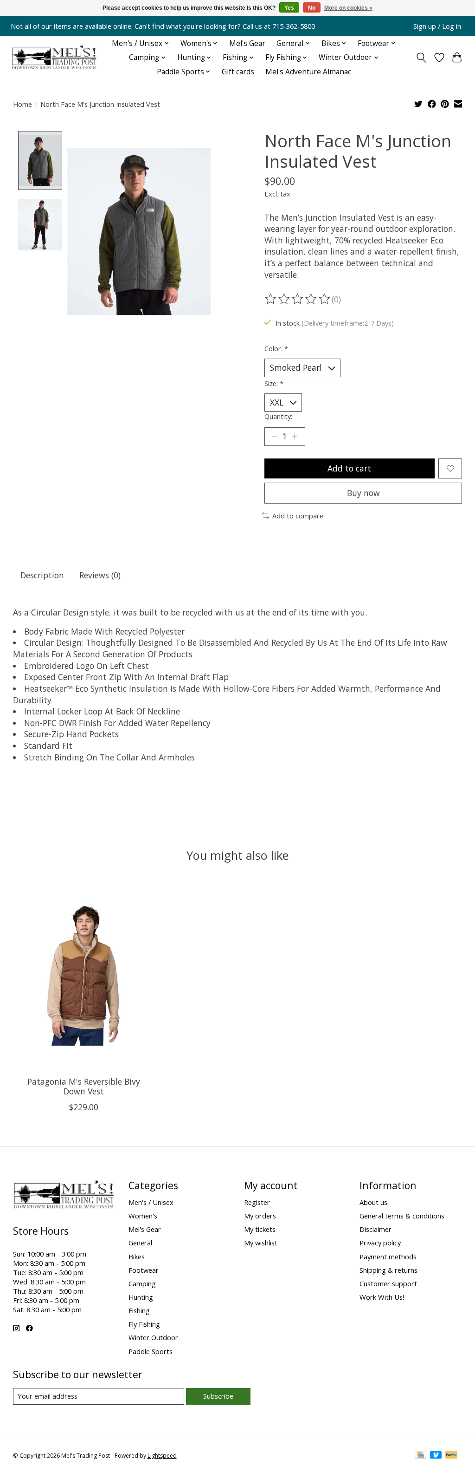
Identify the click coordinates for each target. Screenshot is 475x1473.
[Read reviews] (298, 299)
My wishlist (260, 1242)
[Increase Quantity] (294, 436)
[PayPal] (451, 1455)
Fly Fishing (144, 1324)
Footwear (143, 1270)
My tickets (260, 1229)
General (140, 1242)
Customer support (388, 1283)
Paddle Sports (150, 1351)
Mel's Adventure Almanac (308, 72)
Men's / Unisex (150, 1202)
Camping (142, 1283)
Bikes (136, 1256)
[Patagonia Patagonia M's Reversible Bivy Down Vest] (83, 975)
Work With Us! (381, 1297)
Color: (276, 348)
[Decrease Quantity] (274, 436)
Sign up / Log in (437, 26)
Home (22, 104)
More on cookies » (348, 8)
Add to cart (349, 468)
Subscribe (218, 1396)
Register (257, 1202)
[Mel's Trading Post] (54, 57)
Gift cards (238, 72)
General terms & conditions (401, 1215)
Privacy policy (380, 1242)
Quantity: (278, 416)
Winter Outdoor (153, 1337)
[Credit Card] (420, 1455)
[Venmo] (436, 1455)
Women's (142, 1215)
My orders (260, 1215)
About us (373, 1202)
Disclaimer (375, 1229)
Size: (273, 383)
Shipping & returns (388, 1270)
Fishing (139, 1310)
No (311, 8)
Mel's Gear (247, 43)
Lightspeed (162, 1456)
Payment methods (388, 1256)
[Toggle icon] (421, 57)
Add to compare (297, 515)
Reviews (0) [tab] (100, 575)
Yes (289, 8)
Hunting (140, 1297)
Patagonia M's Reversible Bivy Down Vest (83, 1086)
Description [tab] (42, 575)
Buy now (363, 492)
